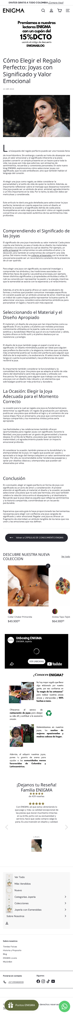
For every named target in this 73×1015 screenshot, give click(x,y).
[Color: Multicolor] (10, 611)
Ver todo (65, 556)
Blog (5, 954)
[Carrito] (59, 10)
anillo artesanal (10, 250)
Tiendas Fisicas (10, 946)
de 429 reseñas (36, 796)
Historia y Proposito (12, 950)
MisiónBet (7, 961)
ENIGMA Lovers (10, 958)
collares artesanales (41, 255)
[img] (36, 793)
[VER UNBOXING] (36, 651)
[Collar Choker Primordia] (28, 595)
